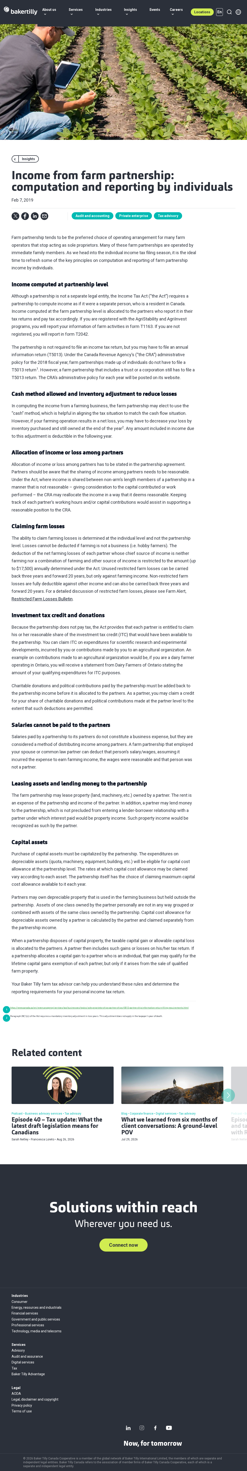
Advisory (18, 1350)
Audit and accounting (92, 216)
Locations (202, 12)
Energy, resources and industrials (37, 1307)
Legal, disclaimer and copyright (35, 1399)
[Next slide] (228, 1095)
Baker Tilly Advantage (28, 1374)
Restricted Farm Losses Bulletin (42, 598)
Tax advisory (168, 216)
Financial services (25, 1313)
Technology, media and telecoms (37, 1331)
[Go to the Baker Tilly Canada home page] (20, 12)
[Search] (229, 12)
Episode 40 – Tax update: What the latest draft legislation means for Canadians (57, 1126)
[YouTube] (169, 1428)
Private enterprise (133, 216)
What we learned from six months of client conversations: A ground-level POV (169, 1126)
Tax (14, 1368)
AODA (16, 1394)
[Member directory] (238, 12)
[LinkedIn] (128, 1428)
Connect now (123, 1245)
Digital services (23, 1362)
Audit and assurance (27, 1356)
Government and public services (36, 1319)
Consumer (19, 1302)
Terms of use (22, 1411)
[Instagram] (142, 1428)
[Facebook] (155, 1428)
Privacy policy (22, 1405)
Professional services (28, 1325)
